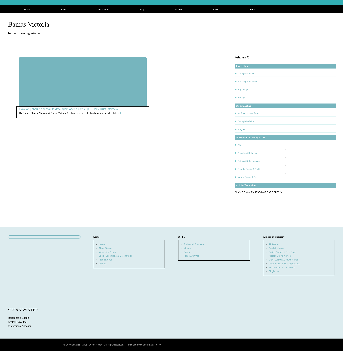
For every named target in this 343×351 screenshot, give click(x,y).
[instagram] (244, 344)
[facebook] (249, 344)
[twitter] (253, 344)
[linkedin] (258, 344)
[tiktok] (263, 344)
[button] (318, 9)
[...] (119, 113)
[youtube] (239, 344)
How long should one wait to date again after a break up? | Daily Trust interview (68, 108)
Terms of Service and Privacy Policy (144, 345)
